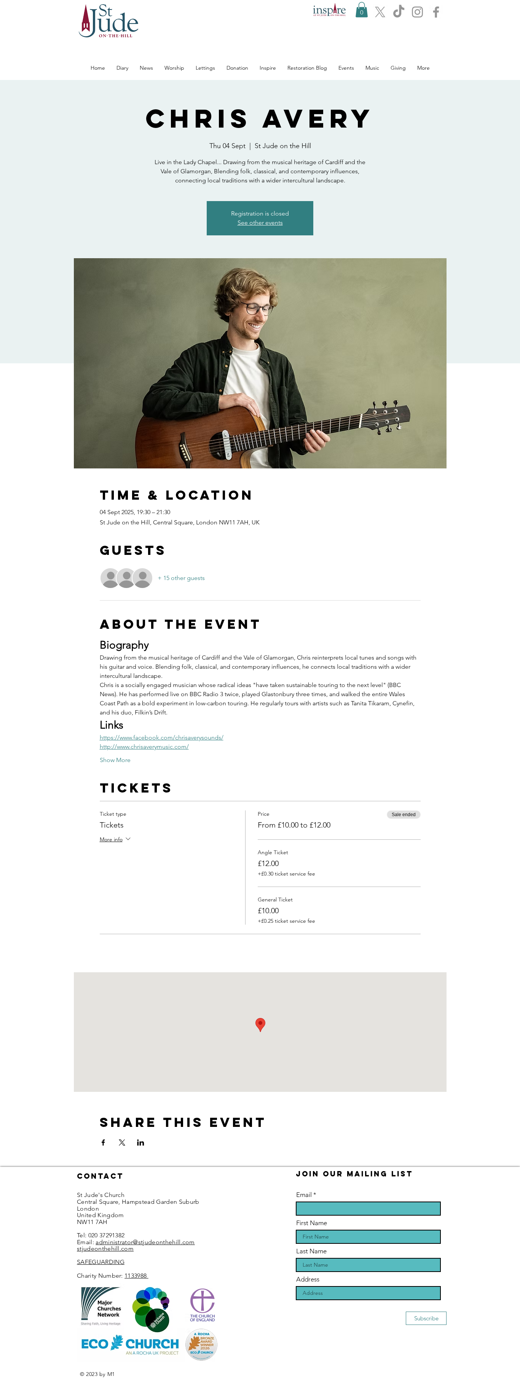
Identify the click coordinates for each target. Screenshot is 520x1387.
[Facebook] (436, 12)
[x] (380, 12)
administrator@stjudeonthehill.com (145, 1242)
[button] (361, 10)
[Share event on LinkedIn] (140, 1142)
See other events (260, 222)
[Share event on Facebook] (103, 1142)
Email (304, 1195)
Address (307, 1279)
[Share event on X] (122, 1142)
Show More (115, 760)
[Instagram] (417, 12)
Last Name (311, 1251)
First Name (311, 1223)
